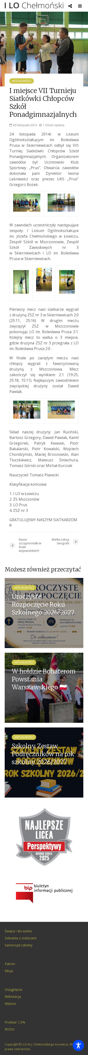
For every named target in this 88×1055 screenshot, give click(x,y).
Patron (10, 964)
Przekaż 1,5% (15, 1022)
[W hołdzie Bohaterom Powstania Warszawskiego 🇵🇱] (44, 687)
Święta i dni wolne (18, 931)
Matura (10, 1003)
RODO (10, 1029)
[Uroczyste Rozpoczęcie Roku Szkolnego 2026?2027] (44, 612)
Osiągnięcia (13, 989)
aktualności (21, 81)
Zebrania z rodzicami (20, 938)
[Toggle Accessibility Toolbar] (78, 1045)
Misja (9, 971)
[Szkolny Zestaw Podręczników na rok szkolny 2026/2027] (44, 762)
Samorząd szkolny (18, 945)
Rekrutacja (13, 996)
